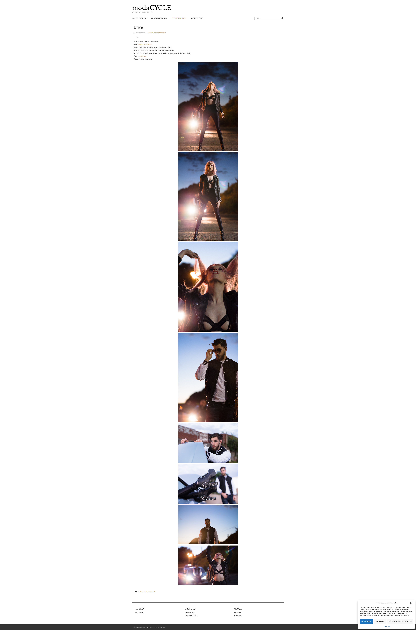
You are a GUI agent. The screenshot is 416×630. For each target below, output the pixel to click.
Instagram (237, 616)
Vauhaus (143, 56)
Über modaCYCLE (191, 616)
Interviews (196, 18)
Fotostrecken (179, 18)
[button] (412, 603)
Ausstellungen (159, 18)
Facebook (237, 612)
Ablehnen (380, 622)
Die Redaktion (189, 612)
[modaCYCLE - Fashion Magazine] (151, 8)
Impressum (387, 626)
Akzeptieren (366, 622)
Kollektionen (139, 18)
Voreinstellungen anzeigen (400, 622)
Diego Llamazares (144, 44)
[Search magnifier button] (282, 18)
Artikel (151, 33)
